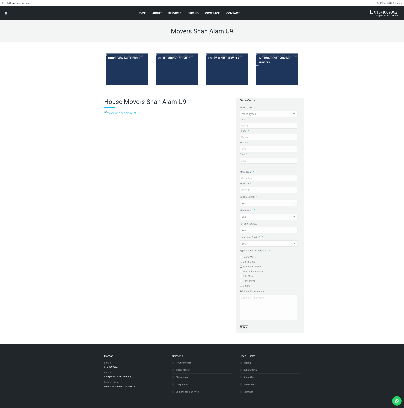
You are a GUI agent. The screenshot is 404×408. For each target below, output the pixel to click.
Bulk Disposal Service (187, 391)
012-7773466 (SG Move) (391, 3)
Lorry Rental (182, 384)
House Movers (183, 362)
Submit (244, 327)
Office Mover (183, 369)
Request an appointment (387, 15)
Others (246, 285)
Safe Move (248, 276)
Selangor (248, 391)
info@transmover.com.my (17, 3)
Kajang (247, 362)
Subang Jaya (250, 369)
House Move (249, 256)
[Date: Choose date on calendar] (240, 168)
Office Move (249, 261)
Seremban (249, 384)
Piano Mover (182, 377)
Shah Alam (249, 377)
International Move (253, 271)
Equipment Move (252, 266)
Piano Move (249, 280)
